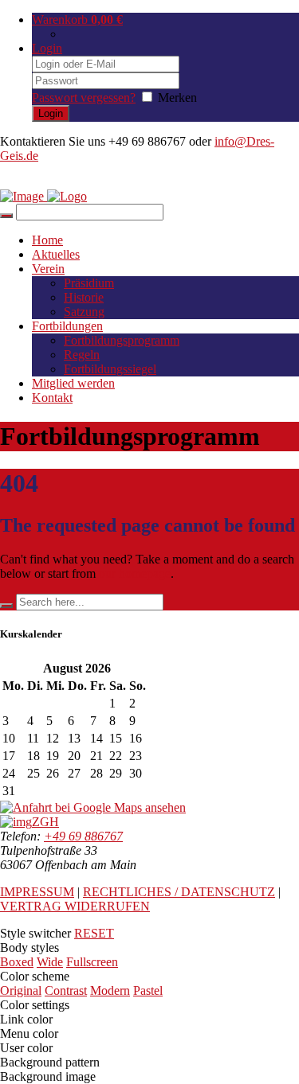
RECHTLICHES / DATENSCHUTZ (179, 892)
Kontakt (52, 397)
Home (47, 240)
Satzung (84, 311)
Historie (84, 297)
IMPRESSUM (37, 892)
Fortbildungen (67, 326)
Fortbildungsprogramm (121, 340)
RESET (94, 933)
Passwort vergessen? (84, 97)
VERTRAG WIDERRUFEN (75, 906)
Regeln (82, 354)
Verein (48, 268)
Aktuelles (56, 254)
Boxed (16, 962)
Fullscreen (92, 962)
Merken (177, 97)
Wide (50, 962)
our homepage (135, 573)
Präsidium (89, 283)
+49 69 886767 (83, 836)
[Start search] (6, 215)
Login (47, 48)
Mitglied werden (73, 383)
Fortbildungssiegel (110, 369)
